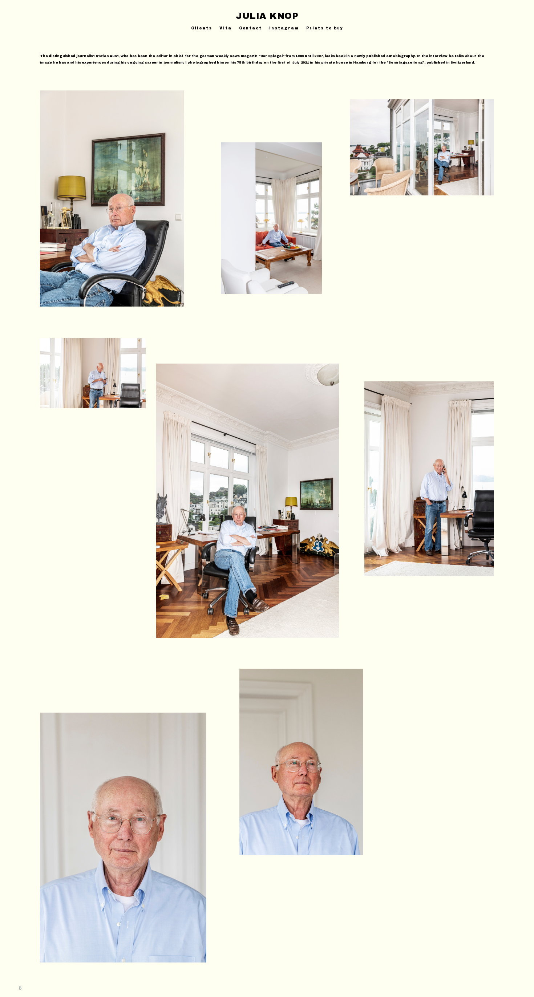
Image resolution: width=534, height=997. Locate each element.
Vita (225, 28)
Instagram (284, 28)
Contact (250, 28)
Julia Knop (267, 16)
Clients (201, 28)
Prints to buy (324, 28)
